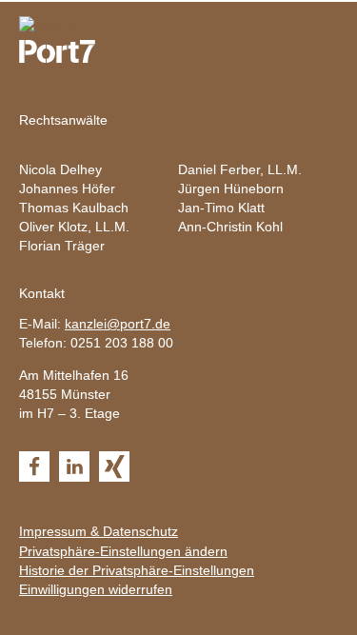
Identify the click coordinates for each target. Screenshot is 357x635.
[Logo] (46, 26)
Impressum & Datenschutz (98, 531)
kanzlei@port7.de (117, 323)
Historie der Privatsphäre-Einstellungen (136, 570)
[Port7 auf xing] (114, 466)
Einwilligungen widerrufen (95, 589)
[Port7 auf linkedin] (74, 466)
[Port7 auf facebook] (34, 466)
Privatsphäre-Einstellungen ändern (123, 551)
